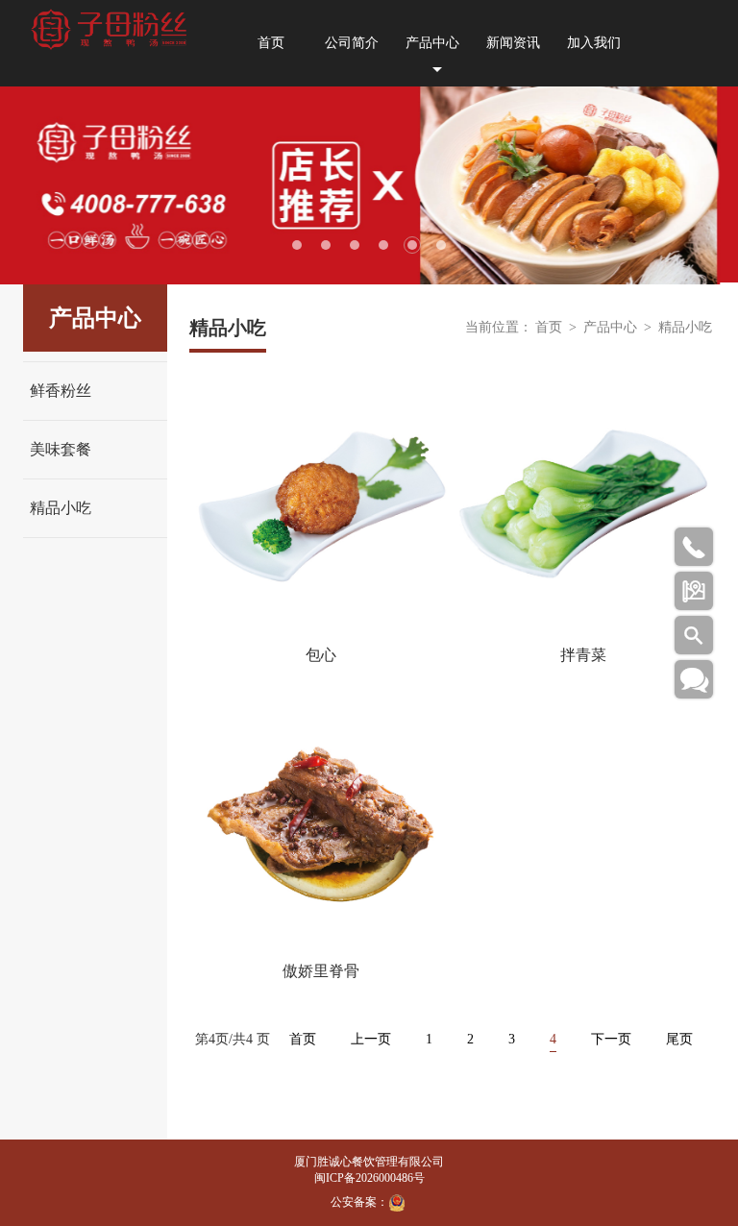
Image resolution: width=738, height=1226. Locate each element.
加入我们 (594, 43)
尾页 (679, 1039)
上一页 (371, 1039)
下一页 (611, 1039)
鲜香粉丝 (60, 390)
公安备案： (359, 1202)
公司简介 (352, 43)
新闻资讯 (513, 43)
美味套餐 (60, 449)
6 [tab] (441, 245)
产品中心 (432, 43)
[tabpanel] (369, 185)
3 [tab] (354, 245)
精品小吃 (60, 508)
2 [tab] (326, 245)
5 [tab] (412, 245)
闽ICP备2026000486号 (369, 1178)
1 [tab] (297, 245)
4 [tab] (383, 245)
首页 (271, 43)
